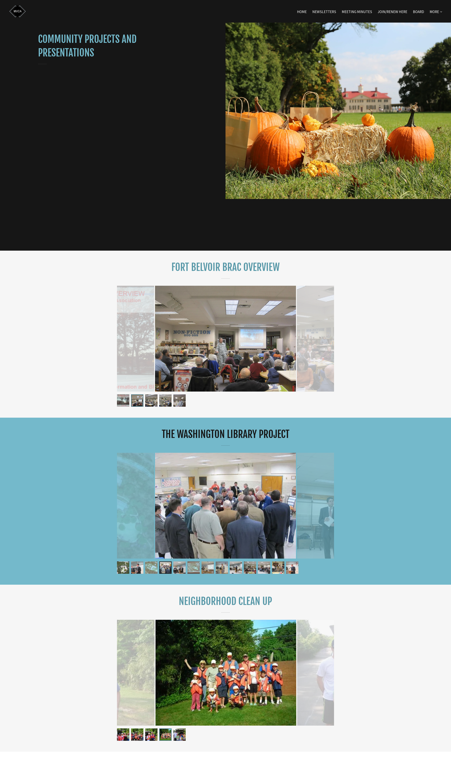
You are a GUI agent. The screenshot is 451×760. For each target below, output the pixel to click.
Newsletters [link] (324, 11)
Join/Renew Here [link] (392, 11)
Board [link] (418, 11)
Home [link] (302, 11)
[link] (17, 10)
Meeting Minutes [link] (357, 11)
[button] (436, 12)
